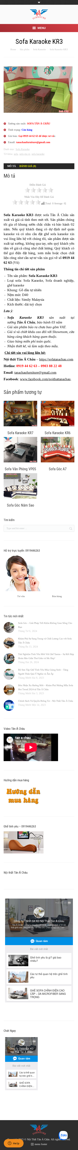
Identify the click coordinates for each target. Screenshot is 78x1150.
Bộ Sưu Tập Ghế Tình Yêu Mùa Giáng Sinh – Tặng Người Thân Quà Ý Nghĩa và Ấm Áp (43, 671)
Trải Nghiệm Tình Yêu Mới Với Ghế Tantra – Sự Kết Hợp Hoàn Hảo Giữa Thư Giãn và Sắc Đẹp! (46, 656)
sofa (16, 154)
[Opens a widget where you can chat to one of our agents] (14, 1143)
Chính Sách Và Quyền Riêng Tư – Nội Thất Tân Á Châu (45, 701)
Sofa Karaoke (39, 49)
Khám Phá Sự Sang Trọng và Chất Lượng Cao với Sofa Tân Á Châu (45, 640)
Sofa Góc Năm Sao (20, 505)
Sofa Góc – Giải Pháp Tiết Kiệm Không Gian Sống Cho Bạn (45, 625)
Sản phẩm (24, 49)
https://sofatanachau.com (56, 359)
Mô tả (11, 166)
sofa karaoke (38, 154)
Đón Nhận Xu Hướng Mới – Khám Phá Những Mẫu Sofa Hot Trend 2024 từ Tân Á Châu (45, 687)
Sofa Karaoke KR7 (20, 433)
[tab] (11, 166)
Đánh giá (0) (27, 166)
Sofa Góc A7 (58, 469)
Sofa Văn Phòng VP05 (20, 469)
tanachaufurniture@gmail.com (35, 372)
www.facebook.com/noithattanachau (45, 379)
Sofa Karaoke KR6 (58, 433)
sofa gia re (24, 154)
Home (13, 49)
